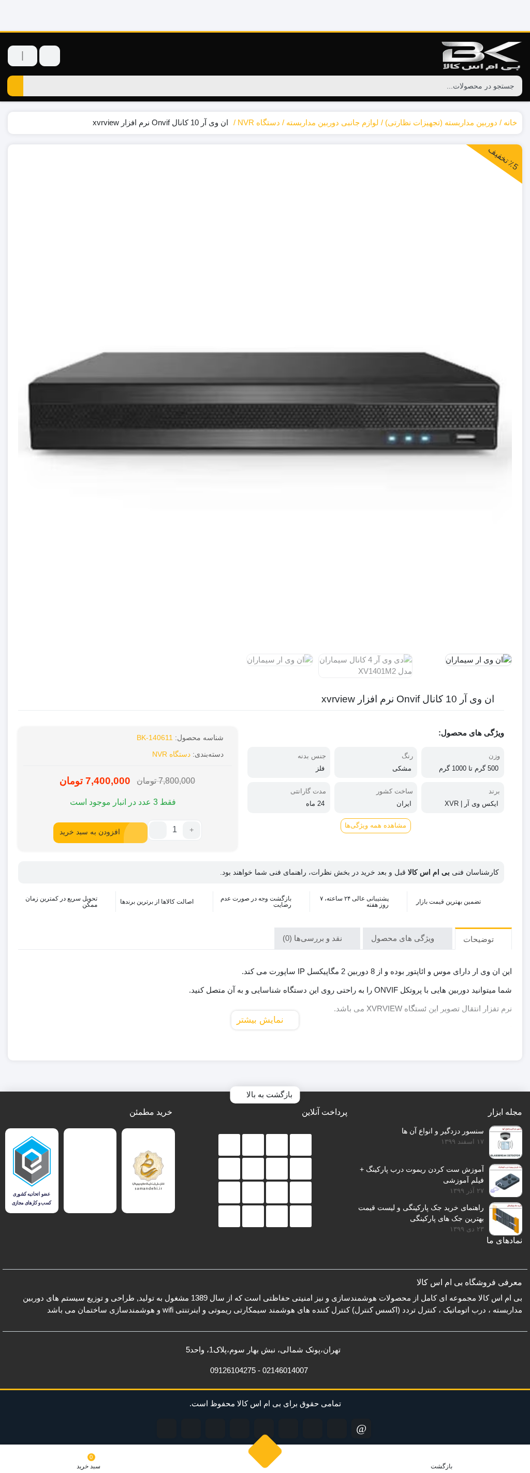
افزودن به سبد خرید (90, 832)
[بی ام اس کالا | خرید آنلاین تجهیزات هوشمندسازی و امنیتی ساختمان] (480, 55)
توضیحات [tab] (479, 939)
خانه (510, 122)
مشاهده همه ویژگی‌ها (375, 825)
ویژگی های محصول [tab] (403, 938)
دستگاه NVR (259, 122)
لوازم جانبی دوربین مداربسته (332, 122)
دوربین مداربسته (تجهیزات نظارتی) (441, 122)
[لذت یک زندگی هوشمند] (265, 15)
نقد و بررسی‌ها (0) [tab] (313, 938)
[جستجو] (15, 86)
